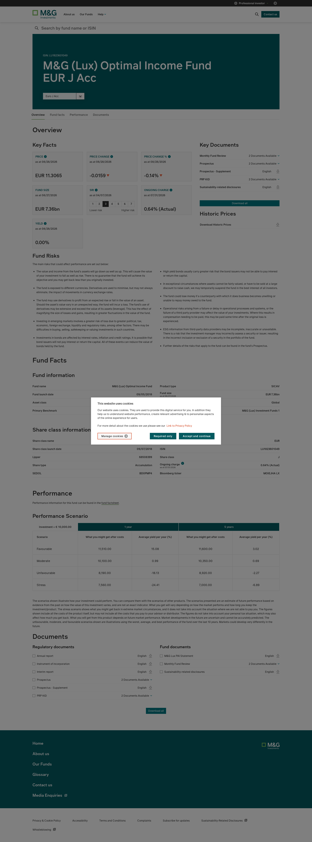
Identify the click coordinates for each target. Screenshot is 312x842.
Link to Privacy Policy (179, 425)
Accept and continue (197, 436)
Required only (163, 436)
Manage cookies (112, 436)
